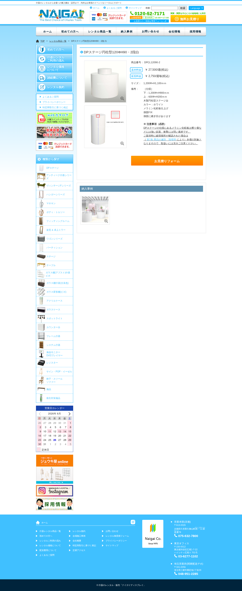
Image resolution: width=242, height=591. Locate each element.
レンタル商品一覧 (100, 31)
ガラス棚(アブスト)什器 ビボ (58, 274)
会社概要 (77, 540)
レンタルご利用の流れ (50, 540)
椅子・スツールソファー (54, 380)
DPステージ (52, 168)
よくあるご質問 (114, 8)
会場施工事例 (79, 536)
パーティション (54, 247)
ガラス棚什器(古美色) (57, 283)
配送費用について (48, 550)
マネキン (51, 203)
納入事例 (127, 31)
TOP (42, 41)
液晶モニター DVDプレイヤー (54, 354)
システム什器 (53, 345)
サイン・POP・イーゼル (59, 371)
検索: (148, 8)
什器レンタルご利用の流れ (55, 59)
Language (195, 8)
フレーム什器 (53, 336)
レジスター (52, 362)
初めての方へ (70, 31)
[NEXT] (68, 413)
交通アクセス (79, 550)
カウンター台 (53, 327)
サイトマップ (135, 8)
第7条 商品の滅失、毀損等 (161, 139)
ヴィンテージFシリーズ (58, 185)
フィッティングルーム (57, 221)
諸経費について (57, 77)
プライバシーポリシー (54, 102)
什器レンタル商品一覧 (50, 531)
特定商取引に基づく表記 (55, 107)
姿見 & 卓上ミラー (56, 230)
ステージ (51, 256)
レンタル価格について (55, 68)
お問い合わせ (150, 31)
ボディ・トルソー (55, 212)
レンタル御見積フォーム (117, 536)
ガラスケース (53, 309)
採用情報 (195, 31)
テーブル (51, 265)
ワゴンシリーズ (54, 238)
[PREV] (40, 413)
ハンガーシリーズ (55, 194)
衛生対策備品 (53, 398)
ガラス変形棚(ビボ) (56, 292)
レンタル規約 (55, 87)
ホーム (96, 8)
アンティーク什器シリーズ (59, 177)
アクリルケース (54, 300)
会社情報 (174, 31)
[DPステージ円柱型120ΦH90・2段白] (105, 102)
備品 (48, 389)
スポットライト (54, 318)
